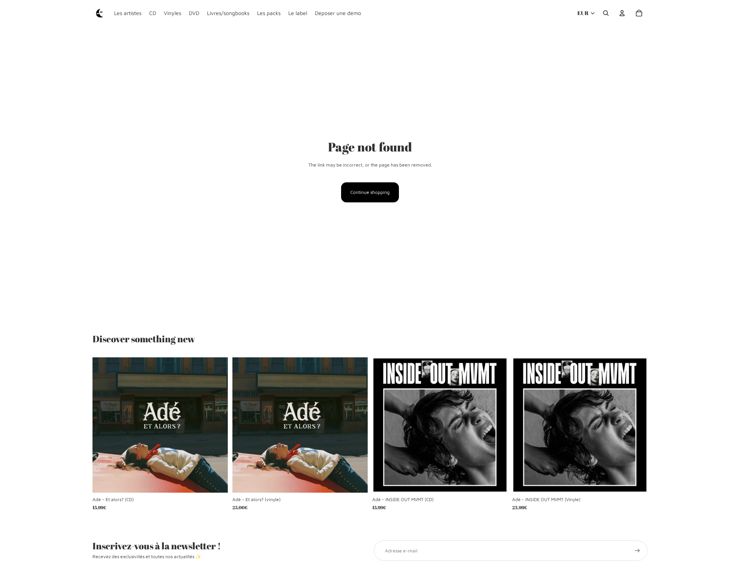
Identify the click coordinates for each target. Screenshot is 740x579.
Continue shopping (370, 192)
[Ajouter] (216, 481)
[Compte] (622, 13)
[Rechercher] (605, 13)
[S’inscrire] (637, 550)
